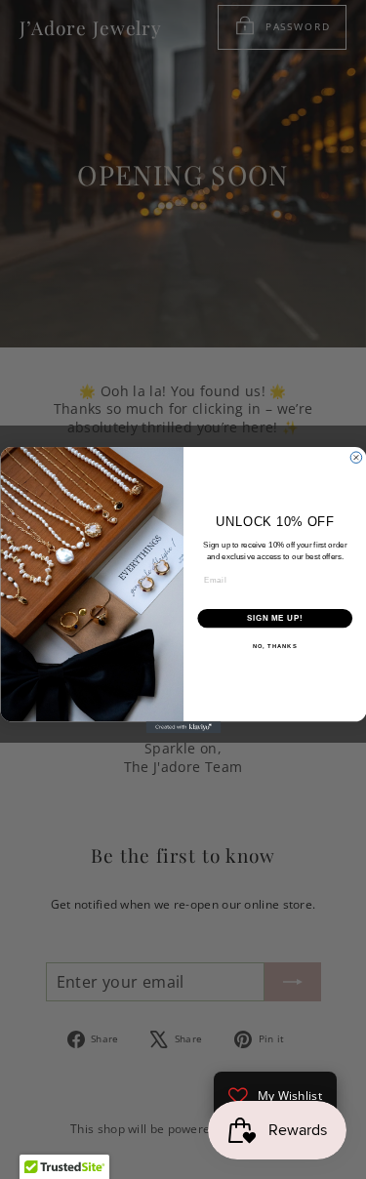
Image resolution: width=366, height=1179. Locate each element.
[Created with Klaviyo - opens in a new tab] (183, 727)
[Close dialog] (356, 457)
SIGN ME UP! (274, 618)
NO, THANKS (274, 645)
